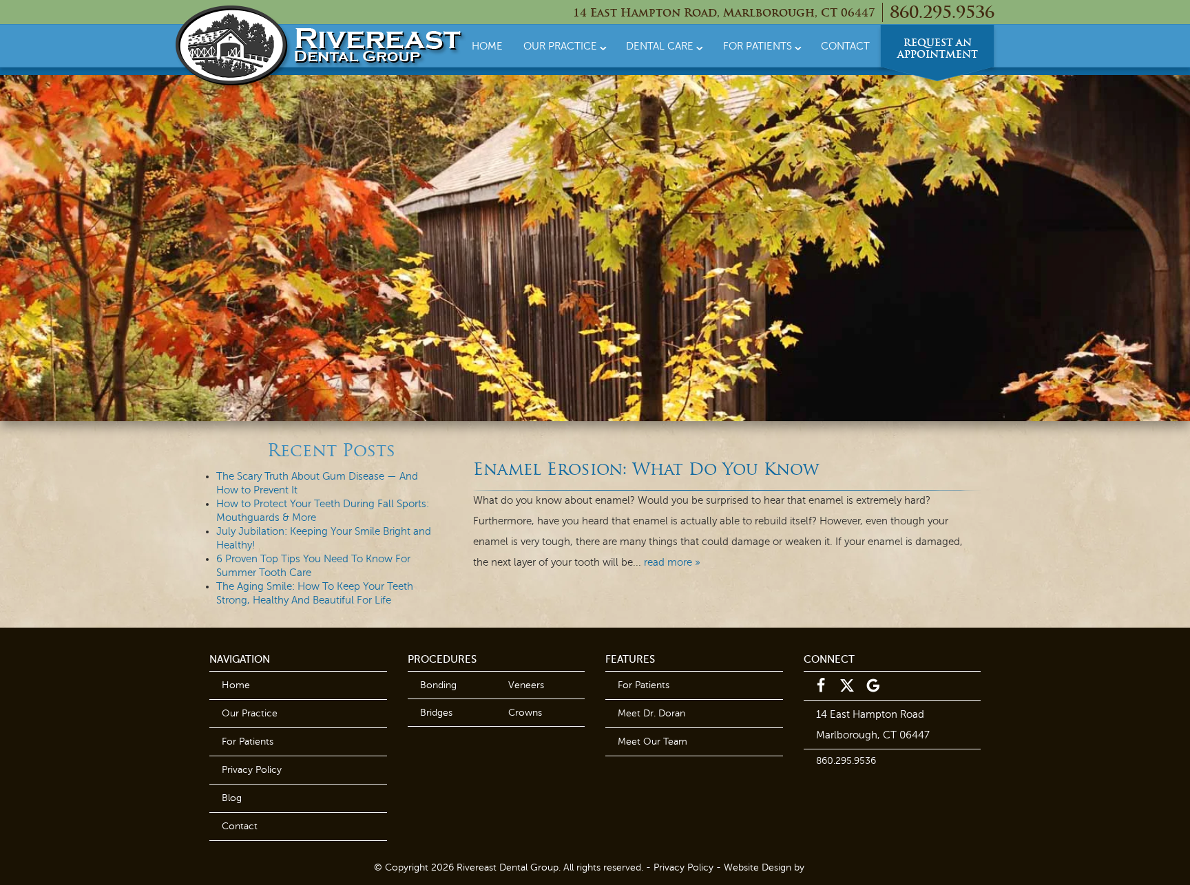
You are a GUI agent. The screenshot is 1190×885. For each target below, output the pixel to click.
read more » (672, 562)
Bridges (436, 712)
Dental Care (659, 46)
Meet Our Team (652, 741)
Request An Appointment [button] (937, 50)
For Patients (757, 46)
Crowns (525, 712)
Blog (232, 798)
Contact (845, 46)
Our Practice (560, 46)
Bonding (438, 685)
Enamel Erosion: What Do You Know (646, 470)
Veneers (526, 685)
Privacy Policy (252, 770)
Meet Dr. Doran (651, 713)
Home (487, 46)
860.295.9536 (942, 14)
